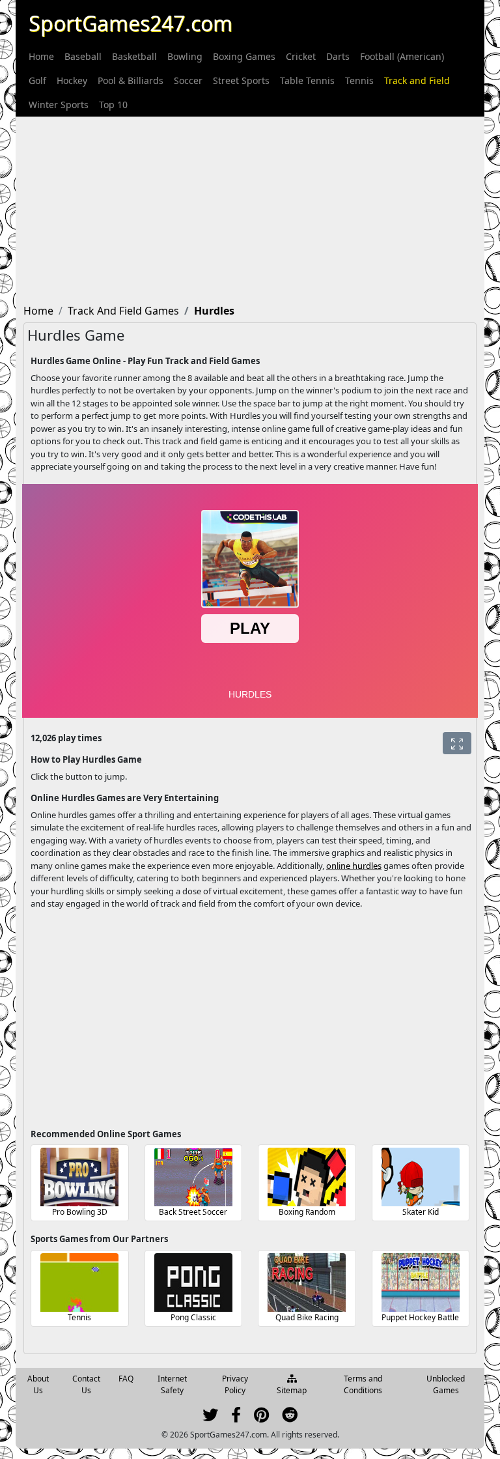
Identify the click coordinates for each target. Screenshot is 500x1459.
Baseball (83, 56)
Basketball (134, 56)
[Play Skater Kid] (421, 1177)
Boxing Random (307, 1211)
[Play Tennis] (79, 1282)
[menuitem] (41, 56)
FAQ (125, 1378)
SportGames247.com (130, 23)
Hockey (72, 80)
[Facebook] (236, 1417)
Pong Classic (193, 1317)
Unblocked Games (445, 1384)
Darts (338, 56)
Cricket (301, 56)
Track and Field (417, 80)
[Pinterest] (261, 1417)
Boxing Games (244, 56)
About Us (38, 1384)
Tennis (359, 80)
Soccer (188, 80)
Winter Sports (59, 104)
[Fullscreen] (457, 743)
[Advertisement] (250, 208)
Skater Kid (420, 1211)
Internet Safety (172, 1384)
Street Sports (241, 80)
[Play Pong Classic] (193, 1282)
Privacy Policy (235, 1384)
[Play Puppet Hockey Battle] (421, 1282)
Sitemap (292, 1390)
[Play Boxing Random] (307, 1177)
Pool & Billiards (130, 80)
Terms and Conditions (363, 1384)
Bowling (184, 56)
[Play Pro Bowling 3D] (79, 1177)
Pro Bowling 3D (79, 1211)
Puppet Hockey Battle (420, 1317)
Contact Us (86, 1384)
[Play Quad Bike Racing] (307, 1282)
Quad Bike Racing (307, 1317)
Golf (37, 80)
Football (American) (402, 56)
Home (41, 56)
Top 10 (113, 104)
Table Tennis (307, 80)
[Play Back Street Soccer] (193, 1177)
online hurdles (354, 865)
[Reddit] (290, 1417)
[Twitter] (210, 1417)
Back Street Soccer (193, 1211)
